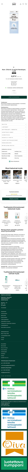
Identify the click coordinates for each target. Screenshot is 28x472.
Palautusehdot (4, 317)
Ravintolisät (3, 345)
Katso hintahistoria (15, 161)
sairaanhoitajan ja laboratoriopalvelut (9, 248)
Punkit (2, 339)
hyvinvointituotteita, (20, 240)
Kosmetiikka (3, 343)
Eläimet (2, 355)
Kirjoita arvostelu (14, 198)
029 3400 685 (6, 363)
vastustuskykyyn (22, 254)
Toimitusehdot (4, 313)
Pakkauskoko (14, 81)
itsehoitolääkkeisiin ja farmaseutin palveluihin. (11, 238)
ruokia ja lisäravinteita (6, 261)
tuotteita (12, 235)
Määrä (14, 90)
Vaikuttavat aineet (7, 132)
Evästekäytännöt (4, 325)
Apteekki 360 (4, 234)
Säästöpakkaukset (5, 331)
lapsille (2, 256)
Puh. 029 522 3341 (5, 405)
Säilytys (4, 124)
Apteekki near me (4, 357)
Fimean (2, 402)
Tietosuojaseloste (4, 319)
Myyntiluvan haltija (8, 145)
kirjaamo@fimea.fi (5, 404)
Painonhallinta (4, 349)
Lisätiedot (5, 127)
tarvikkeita (18, 261)
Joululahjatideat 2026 (5, 335)
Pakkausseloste (6, 142)
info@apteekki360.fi (5, 372)
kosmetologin (16, 246)
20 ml (14, 83)
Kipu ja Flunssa (4, 347)
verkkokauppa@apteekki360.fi (8, 365)
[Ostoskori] (25, 4)
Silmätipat (3, 353)
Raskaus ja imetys (7, 137)
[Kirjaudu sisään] (20, 4)
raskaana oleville (8, 256)
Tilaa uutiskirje (6, 375)
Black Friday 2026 (5, 333)
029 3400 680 (6, 370)
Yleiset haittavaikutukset (10, 140)
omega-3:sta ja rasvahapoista (7, 252)
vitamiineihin (17, 252)
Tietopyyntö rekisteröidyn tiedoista (8, 323)
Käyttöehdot (3, 311)
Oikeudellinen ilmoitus (5, 321)
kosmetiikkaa (14, 241)
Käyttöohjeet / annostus (9, 129)
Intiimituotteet (4, 351)
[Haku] (23, 4)
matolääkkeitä (19, 260)
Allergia (2, 337)
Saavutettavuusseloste (5, 327)
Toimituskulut (12, 78)
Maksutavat (3, 315)
